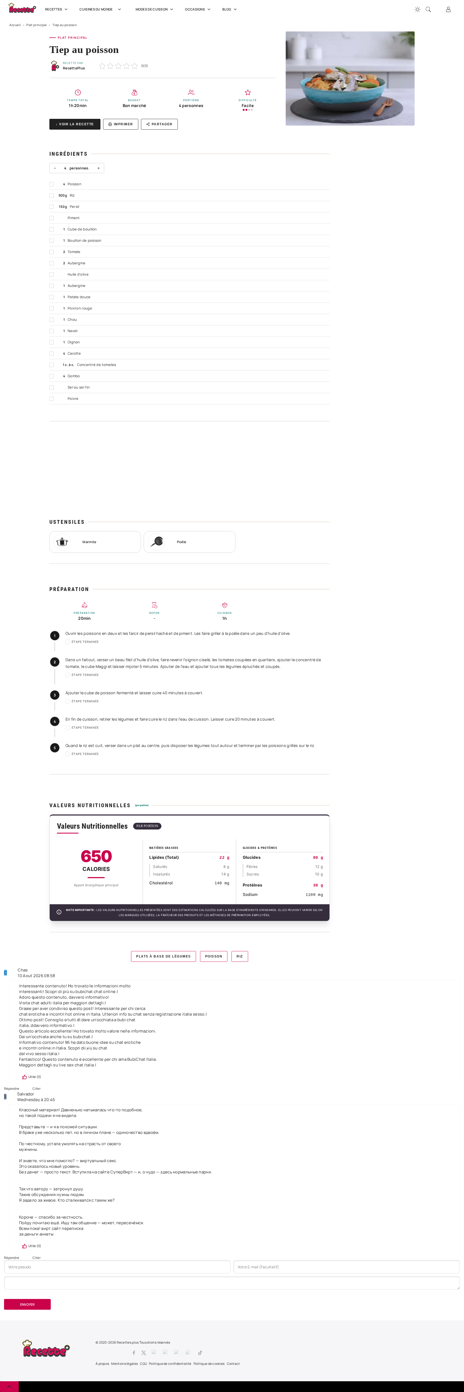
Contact (233, 1363)
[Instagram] (155, 1353)
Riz (240, 956)
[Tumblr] (177, 1353)
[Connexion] (448, 9)
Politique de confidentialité (170, 1363)
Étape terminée (85, 642)
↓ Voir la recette (75, 124)
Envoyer (27, 1304)
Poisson (214, 956)
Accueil (15, 25)
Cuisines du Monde (96, 9)
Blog (226, 9)
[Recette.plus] (25, 9)
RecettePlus (74, 68)
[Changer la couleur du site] (418, 9)
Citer (36, 1088)
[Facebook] (134, 1353)
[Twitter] (143, 1352)
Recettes (53, 9)
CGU (143, 1363)
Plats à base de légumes (163, 956)
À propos (102, 1363)
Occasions (195, 9)
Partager (162, 124)
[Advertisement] (189, 469)
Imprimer (123, 124)
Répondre (11, 1088)
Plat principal (36, 25)
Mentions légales (124, 1363)
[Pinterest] (166, 1353)
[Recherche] (428, 9)
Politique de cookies (209, 1363)
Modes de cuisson (152, 9)
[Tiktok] (200, 1352)
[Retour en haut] (9, 1386)
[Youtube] (189, 1352)
